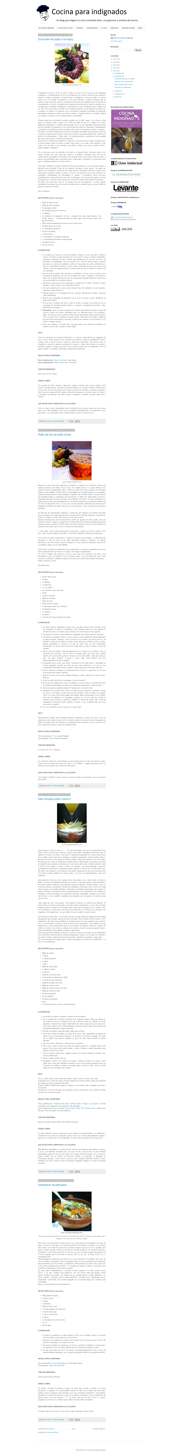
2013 (115, 71)
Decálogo (79, 28)
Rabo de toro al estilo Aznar (54, 434)
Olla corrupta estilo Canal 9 (54, 798)
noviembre (118, 76)
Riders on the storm (61, 362)
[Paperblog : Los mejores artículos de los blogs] (117, 208)
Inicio (73, 1429)
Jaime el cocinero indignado (123, 38)
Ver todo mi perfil (116, 41)
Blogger (103, 1450)
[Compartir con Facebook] (76, 421)
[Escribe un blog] (72, 421)
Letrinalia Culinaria (128, 28)
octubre (117, 91)
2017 (115, 59)
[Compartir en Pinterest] (79, 421)
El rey (51, 738)
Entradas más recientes (46, 1429)
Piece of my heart (60, 360)
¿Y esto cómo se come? (65, 28)
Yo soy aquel (57, 736)
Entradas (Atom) (53, 1432)
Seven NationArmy (59, 1363)
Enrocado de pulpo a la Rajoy (55, 39)
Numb (51, 1365)
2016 (115, 62)
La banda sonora (92, 28)
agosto (117, 97)
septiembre (119, 94)
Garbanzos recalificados (52, 1184)
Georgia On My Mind (61, 1104)
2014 (115, 68)
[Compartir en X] (74, 421)
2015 (115, 65)
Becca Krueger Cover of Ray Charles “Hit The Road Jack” (75, 1108)
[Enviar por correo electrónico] (69, 421)
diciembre (118, 73)
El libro (140, 28)
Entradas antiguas (99, 1429)
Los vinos (104, 28)
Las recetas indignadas (46, 28)
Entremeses (115, 28)
